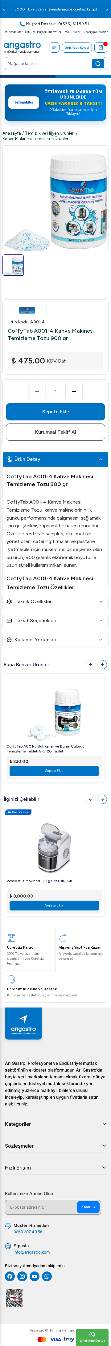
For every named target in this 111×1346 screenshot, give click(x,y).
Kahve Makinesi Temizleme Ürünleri (35, 138)
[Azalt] (37, 391)
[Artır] (74, 391)
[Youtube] (34, 1276)
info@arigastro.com (32, 1252)
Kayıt (88, 1207)
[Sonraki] (102, 665)
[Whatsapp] (47, 1276)
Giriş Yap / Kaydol (77, 48)
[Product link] (54, 710)
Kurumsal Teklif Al (55, 432)
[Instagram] (22, 1276)
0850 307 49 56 (28, 1231)
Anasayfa (11, 133)
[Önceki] (91, 665)
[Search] (98, 63)
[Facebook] (10, 1276)
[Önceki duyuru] (4, 9)
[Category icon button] (54, 47)
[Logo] (22, 47)
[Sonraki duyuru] (106, 9)
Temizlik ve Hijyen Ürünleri (50, 133)
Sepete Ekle (55, 412)
